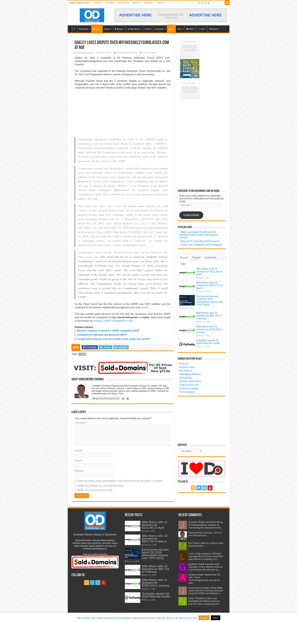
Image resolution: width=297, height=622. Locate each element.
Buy (108, 29)
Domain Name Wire (190, 381)
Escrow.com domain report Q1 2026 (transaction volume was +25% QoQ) (209, 300)
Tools (180, 29)
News (97, 29)
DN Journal (185, 370)
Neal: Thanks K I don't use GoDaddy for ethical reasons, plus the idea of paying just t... (204, 601)
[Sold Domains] (122, 367)
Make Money (135, 29)
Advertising (148, 3)
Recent (184, 257)
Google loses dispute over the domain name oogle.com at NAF (113, 339)
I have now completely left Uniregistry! (201, 244)
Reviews (214, 29)
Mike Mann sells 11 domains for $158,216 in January (209, 329)
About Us (98, 3)
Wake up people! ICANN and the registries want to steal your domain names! (198, 235)
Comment (81, 422)
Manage (120, 29)
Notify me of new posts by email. (95, 490)
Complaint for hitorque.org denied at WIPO (102, 334)
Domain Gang (187, 367)
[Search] (227, 2)
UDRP (82, 354)
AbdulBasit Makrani (190, 374)
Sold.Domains (123, 3)
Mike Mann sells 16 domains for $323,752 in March (209, 285)
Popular (196, 257)
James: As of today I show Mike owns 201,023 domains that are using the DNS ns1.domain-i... (205, 590)
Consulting (109, 3)
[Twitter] (202, 3)
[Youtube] (208, 3)
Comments (210, 257)
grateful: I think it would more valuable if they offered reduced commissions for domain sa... (205, 567)
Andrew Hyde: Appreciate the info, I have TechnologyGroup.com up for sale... (204, 578)
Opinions (84, 29)
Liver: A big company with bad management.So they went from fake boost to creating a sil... (205, 556)
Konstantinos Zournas (85, 53)
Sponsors (136, 3)
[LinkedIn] (205, 3)
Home (73, 28)
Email (78, 460)
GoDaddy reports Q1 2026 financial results (208, 341)
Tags (182, 263)
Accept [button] (204, 617)
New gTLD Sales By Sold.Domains (200, 241)
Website (79, 470)
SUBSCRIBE (191, 215)
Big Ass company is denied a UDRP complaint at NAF (108, 330)
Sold (148, 29)
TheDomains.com (189, 385)
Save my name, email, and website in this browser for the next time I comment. (120, 481)
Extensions (159, 29)
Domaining (185, 377)
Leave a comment (149, 53)
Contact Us (160, 3)
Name (79, 450)
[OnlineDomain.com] (92, 14)
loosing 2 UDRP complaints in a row (113, 320)
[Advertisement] (122, 114)
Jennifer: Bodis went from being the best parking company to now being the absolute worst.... (205, 525)
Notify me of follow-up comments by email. (101, 485)
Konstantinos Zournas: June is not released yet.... (205, 534)
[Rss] (199, 3)
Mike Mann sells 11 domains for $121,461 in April (209, 271)
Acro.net (183, 363)
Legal (170, 29)
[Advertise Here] (170, 15)
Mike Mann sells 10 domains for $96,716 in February (208, 316)
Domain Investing (188, 388)
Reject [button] (215, 618)
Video (191, 29)
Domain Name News (124, 53)
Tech (202, 29)
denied (144, 307)
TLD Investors (187, 392)
